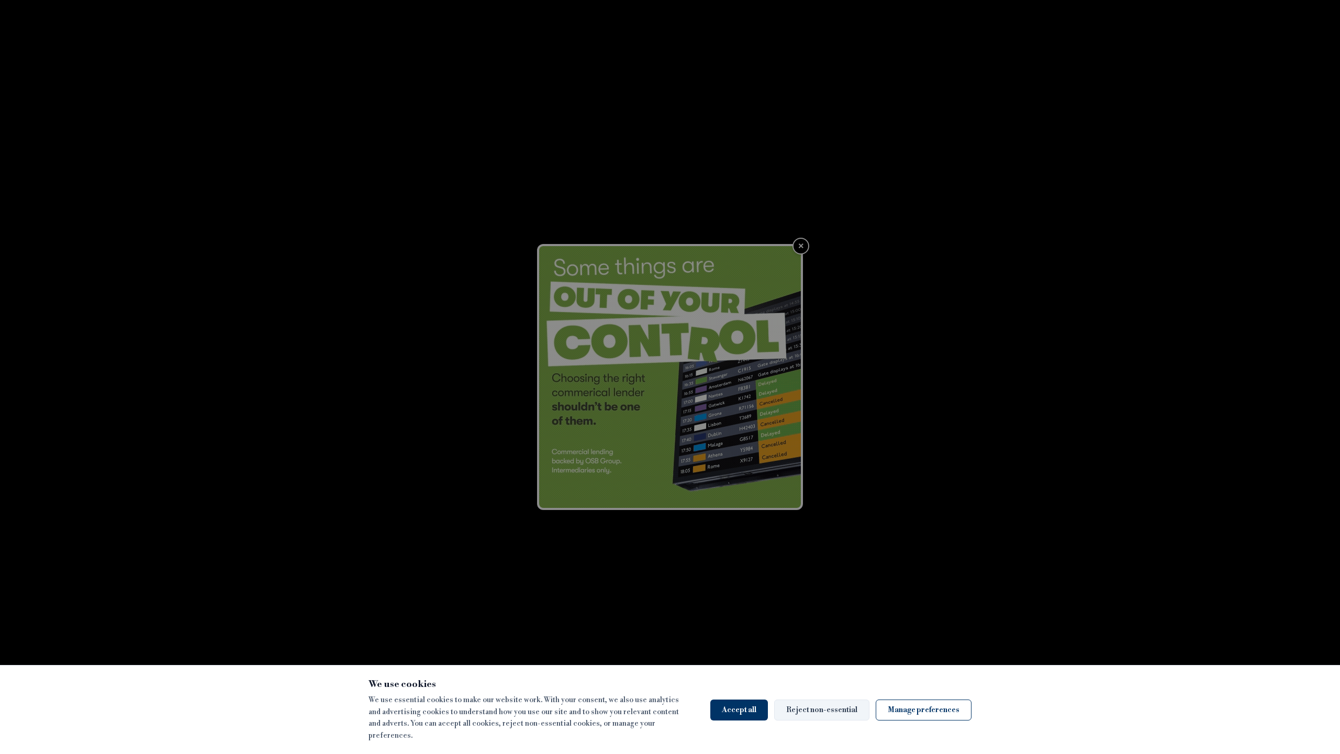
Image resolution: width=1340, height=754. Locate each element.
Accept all (739, 710)
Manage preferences (923, 710)
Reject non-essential (821, 710)
